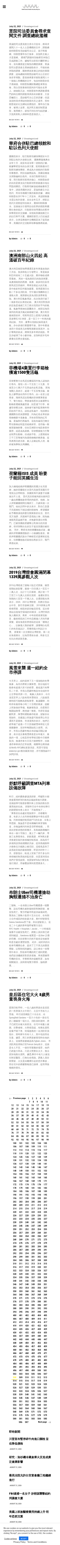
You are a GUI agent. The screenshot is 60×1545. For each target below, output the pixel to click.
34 (42, 1112)
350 (39, 1284)
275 (20, 1243)
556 (14, 1405)
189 (45, 1191)
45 (17, 1119)
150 (27, 1170)
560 (39, 1405)
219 (45, 1208)
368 (39, 1294)
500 (39, 1370)
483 (45, 1360)
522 (27, 1384)
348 (27, 1284)
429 (45, 1329)
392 (39, 1308)
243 (45, 1222)
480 (27, 1360)
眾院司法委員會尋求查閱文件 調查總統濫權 (30, 33)
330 (27, 1274)
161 (20, 1177)
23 (27, 1108)
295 (33, 1253)
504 (27, 1374)
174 (27, 1184)
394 (14, 1312)
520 (14, 1384)
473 (20, 1356)
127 (33, 1157)
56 (32, 1122)
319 (33, 1267)
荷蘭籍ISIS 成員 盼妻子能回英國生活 (28, 475)
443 (20, 1339)
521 (20, 1384)
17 (37, 1105)
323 (20, 1270)
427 (33, 1329)
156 (27, 1174)
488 (39, 1363)
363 (45, 1291)
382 (14, 1305)
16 (32, 1105)
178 (14, 1188)
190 (14, 1194)
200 (39, 1198)
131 (20, 1160)
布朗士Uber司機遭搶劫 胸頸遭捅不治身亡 (29, 894)
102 (27, 1143)
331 (33, 1274)
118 (14, 1153)
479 (20, 1360)
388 (14, 1308)
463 (33, 1350)
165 (45, 1177)
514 (14, 1380)
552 (27, 1401)
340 (14, 1281)
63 (27, 1126)
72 (32, 1129)
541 (33, 1394)
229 (33, 1215)
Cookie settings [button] (10, 1538)
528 (27, 1387)
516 (27, 1380)
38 (22, 1115)
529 (33, 1387)
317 (20, 1267)
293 (20, 1253)
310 (14, 1263)
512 (39, 1377)
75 (47, 1129)
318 (27, 1267)
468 (27, 1353)
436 (14, 1336)
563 (20, 1408)
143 (20, 1167)
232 (14, 1219)
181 (33, 1188)
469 (33, 1353)
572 (39, 1411)
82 (42, 1132)
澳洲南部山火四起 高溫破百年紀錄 (28, 257)
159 (45, 1174)
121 (33, 1153)
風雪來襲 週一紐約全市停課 (28, 670)
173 (20, 1184)
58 (42, 1122)
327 (45, 1270)
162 (27, 1177)
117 (45, 1150)
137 (20, 1163)
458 (39, 1346)
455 (20, 1346)
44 (12, 1119)
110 (39, 1146)
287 (20, 1250)
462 (27, 1350)
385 (33, 1305)
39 (27, 1115)
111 (45, 1146)
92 (12, 1139)
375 (45, 1298)
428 (39, 1329)
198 (27, 1198)
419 (20, 1325)
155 (20, 1174)
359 (20, 1291)
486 (27, 1363)
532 (14, 1391)
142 (14, 1167)
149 (20, 1170)
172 (14, 1184)
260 (39, 1232)
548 (39, 1398)
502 (14, 1374)
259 (33, 1232)
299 (20, 1256)
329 (20, 1274)
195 (45, 1194)
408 (27, 1319)
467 (20, 1353)
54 (22, 1122)
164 (39, 1177)
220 (14, 1212)
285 (45, 1246)
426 (27, 1329)
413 (20, 1322)
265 (33, 1236)
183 (45, 1188)
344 (39, 1281)
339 (45, 1277)
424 (14, 1329)
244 (14, 1225)
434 (39, 1332)
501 (45, 1370)
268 (14, 1239)
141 (45, 1163)
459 (45, 1346)
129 (45, 1157)
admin (15, 126)
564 (27, 1408)
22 (22, 1108)
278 (39, 1243)
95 (27, 1139)
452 (39, 1343)
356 (39, 1288)
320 (39, 1267)
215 (20, 1208)
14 (22, 1105)
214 (14, 1208)
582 (27, 1418)
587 (26, 1422)
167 (20, 1181)
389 (20, 1308)
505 (33, 1374)
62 (22, 1126)
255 (45, 1229)
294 (27, 1253)
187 (33, 1191)
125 (20, 1157)
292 (14, 1253)
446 (39, 1339)
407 (20, 1319)
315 (45, 1263)
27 (47, 1108)
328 (14, 1274)
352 (14, 1288)
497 (20, 1370)
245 (20, 1225)
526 (14, 1387)
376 (14, 1301)
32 (32, 1112)
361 (33, 1291)
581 (20, 1418)
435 (45, 1332)
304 (14, 1260)
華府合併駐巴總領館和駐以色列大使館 (30, 145)
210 (27, 1205)
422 (39, 1325)
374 (39, 1298)
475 (33, 1356)
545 (20, 1398)
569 (20, 1411)
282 (27, 1246)
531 (45, 1387)
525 (45, 1384)
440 (39, 1336)
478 (14, 1360)
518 (39, 1380)
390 (27, 1308)
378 (27, 1301)
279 (45, 1243)
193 (33, 1194)
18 (42, 1105)
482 (39, 1360)
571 (33, 1411)
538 (14, 1394)
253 (33, 1229)
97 (37, 1139)
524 (39, 1384)
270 (27, 1239)
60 (12, 1126)
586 (20, 1422)
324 (27, 1270)
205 (33, 1201)
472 (14, 1356)
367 (33, 1294)
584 (39, 1418)
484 (14, 1363)
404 (39, 1315)
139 (33, 1163)
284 (39, 1246)
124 (14, 1157)
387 (45, 1305)
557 (20, 1405)
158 (39, 1174)
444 (27, 1339)
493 (33, 1367)
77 (17, 1132)
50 (42, 1119)
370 (14, 1298)
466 (14, 1353)
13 (17, 1105)
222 (27, 1212)
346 (14, 1284)
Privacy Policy (19, 1542)
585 (45, 1418)
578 (39, 1415)
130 (14, 1160)
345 (45, 1281)
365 (20, 1294)
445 (33, 1339)
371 (20, 1298)
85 (17, 1136)
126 (27, 1157)
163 (33, 1177)
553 (33, 1401)
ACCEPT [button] (24, 1539)
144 (27, 1167)
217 (33, 1208)
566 (39, 1408)
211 (33, 1205)
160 (14, 1177)
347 (20, 1284)
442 (14, 1339)
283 (33, 1246)
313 (33, 1263)
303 (45, 1256)
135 (45, 1160)
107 (20, 1146)
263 (20, 1236)
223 (33, 1212)
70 (22, 1129)
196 (14, 1198)
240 (27, 1222)
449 (20, 1343)
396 (27, 1312)
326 (39, 1270)
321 (45, 1267)
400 (14, 1315)
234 (27, 1219)
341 (20, 1281)
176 (39, 1184)
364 (14, 1294)
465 (45, 1350)
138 (27, 1163)
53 (17, 1122)
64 (32, 1126)
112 (14, 1150)
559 (33, 1405)
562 (14, 1408)
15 (27, 1105)
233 (20, 1219)
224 (39, 1212)
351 (45, 1284)
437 (20, 1336)
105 (45, 1143)
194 (39, 1194)
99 (47, 1139)
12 (12, 1105)
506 (39, 1374)
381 (45, 1301)
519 (45, 1380)
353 (20, 1288)
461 (20, 1350)
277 (33, 1243)
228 (27, 1215)
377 (20, 1301)
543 (45, 1394)
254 (39, 1229)
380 (39, 1301)
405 (45, 1315)
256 (14, 1232)
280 (14, 1246)
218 (39, 1208)
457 (33, 1346)
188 (39, 1191)
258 (27, 1232)
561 (45, 1405)
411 (45, 1319)
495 (45, 1367)
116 (39, 1150)
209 (20, 1205)
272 (39, 1239)
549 (45, 1398)
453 (45, 1343)
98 (42, 1139)
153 (45, 1170)
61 (17, 1126)
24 (32, 1108)
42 (42, 1115)
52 (12, 1122)
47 (27, 1119)
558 (27, 1405)
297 (45, 1253)
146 (39, 1167)
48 (32, 1119)
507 (45, 1374)
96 (32, 1139)
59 (47, 1122)
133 (33, 1160)
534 (27, 1391)
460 (14, 1350)
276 (27, 1243)
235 (33, 1219)
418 (14, 1325)
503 (20, 1374)
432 (27, 1332)
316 (14, 1267)
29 (17, 1112)
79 (27, 1132)
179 (20, 1188)
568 (14, 1411)
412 (14, 1322)
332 (39, 1274)
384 (27, 1305)
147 (45, 1167)
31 (27, 1112)
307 (33, 1260)
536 (39, 1391)
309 (45, 1260)
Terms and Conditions (37, 1542)
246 (27, 1225)
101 (20, 1143)
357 (45, 1288)
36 (12, 1115)
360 (27, 1291)
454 (14, 1346)
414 (27, 1322)
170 (39, 1181)
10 (42, 1101)
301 (33, 1256)
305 (20, 1260)
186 (27, 1191)
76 (12, 1132)
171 (45, 1181)
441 (45, 1336)
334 (14, 1277)
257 (20, 1232)
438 (27, 1336)
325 (33, 1270)
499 (33, 1370)
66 (42, 1126)
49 (37, 1119)
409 (33, 1319)
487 (33, 1363)
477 (45, 1356)
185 (20, 1191)
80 (32, 1132)
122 (39, 1153)
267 (45, 1236)
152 (39, 1170)
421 (33, 1325)
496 (14, 1370)
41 (37, 1115)
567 (45, 1408)
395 (20, 1312)
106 (14, 1146)
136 (14, 1163)
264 (27, 1236)
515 (20, 1380)
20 (12, 1108)
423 (45, 1325)
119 (20, 1153)
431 (20, 1332)
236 (39, 1219)
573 (45, 1411)
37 (17, 1115)
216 (27, 1208)
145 (33, 1167)
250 (14, 1229)
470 (39, 1353)
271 (33, 1239)
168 (27, 1181)
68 (12, 1129)
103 (33, 1143)
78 (22, 1132)
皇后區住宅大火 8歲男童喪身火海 (29, 996)
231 (45, 1215)
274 (14, 1243)
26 (42, 1108)
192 (27, 1194)
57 (37, 1122)
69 (17, 1129)
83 (47, 1132)
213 (45, 1205)
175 (33, 1184)
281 (20, 1246)
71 (27, 1129)
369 (45, 1294)
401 (20, 1315)
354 (27, 1288)
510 (27, 1377)
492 (27, 1367)
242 (39, 1222)
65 (37, 1126)
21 (17, 1108)
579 (45, 1415)
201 (45, 1198)
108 (27, 1146)
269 (20, 1239)
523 (33, 1384)
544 (14, 1398)
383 (20, 1305)
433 (33, 1332)
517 (33, 1380)
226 (14, 1215)
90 (42, 1136)
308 (39, 1260)
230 (39, 1215)
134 (39, 1160)
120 (27, 1153)
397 (33, 1312)
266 (39, 1236)
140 (39, 1163)
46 (22, 1119)
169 (33, 1181)
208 (14, 1205)
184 (14, 1191)
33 (37, 1112)
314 (39, 1263)
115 (33, 1150)
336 (27, 1277)
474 (27, 1356)
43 (47, 1115)
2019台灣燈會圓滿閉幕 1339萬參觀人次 (30, 574)
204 (27, 1201)
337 (33, 1277)
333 (45, 1274)
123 (45, 1153)
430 (14, 1332)
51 (47, 1119)
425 (20, 1329)
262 (14, 1236)
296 (39, 1253)
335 (20, 1277)
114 (27, 1150)
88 (32, 1136)
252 (27, 1229)
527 (20, 1387)
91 (47, 1136)
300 (27, 1256)
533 (20, 1391)
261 (45, 1232)
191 (20, 1194)
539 (20, 1394)
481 (33, 1360)
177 (45, 1184)
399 (45, 1312)
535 (33, 1391)
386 (39, 1305)
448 (14, 1343)
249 (45, 1225)
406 (14, 1319)
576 (27, 1415)
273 (45, 1239)
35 (47, 1112)
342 (27, 1281)
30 (22, 1112)
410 (39, 1319)
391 (33, 1308)
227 (20, 1215)
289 (33, 1250)
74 (42, 1129)
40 (32, 1115)
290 (39, 1250)
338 (39, 1277)
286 (14, 1250)
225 (45, 1212)
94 (22, 1139)
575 (20, 1415)
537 (45, 1391)
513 (45, 1377)
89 (37, 1136)
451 (33, 1343)
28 (12, 1112)
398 (39, 1312)
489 (45, 1363)
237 (45, 1219)
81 (37, 1132)
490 (14, 1367)
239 (20, 1222)
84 (12, 1136)
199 (33, 1198)
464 (39, 1350)
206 (39, 1201)
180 (27, 1188)
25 (37, 1108)
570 (27, 1411)
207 (45, 1201)
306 (27, 1260)
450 (27, 1343)
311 (20, 1263)
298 (14, 1256)
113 (20, 1150)
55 (27, 1122)
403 (33, 1315)
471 (45, 1353)
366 (27, 1294)
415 (33, 1322)
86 (22, 1136)
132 (27, 1160)
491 (20, 1367)
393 (45, 1308)
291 (45, 1250)
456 (27, 1346)
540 (27, 1394)
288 (27, 1250)
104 (39, 1143)
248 (39, 1225)
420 (27, 1325)
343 (33, 1281)
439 (33, 1336)
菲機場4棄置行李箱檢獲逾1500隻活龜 (29, 370)
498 (27, 1370)
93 (17, 1139)
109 (33, 1146)
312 (27, 1263)
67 (47, 1126)
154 (14, 1174)
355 (33, 1288)
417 (45, 1322)
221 (20, 1212)
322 (14, 1270)
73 (37, 1129)
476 (39, 1356)
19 (47, 1105)
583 (33, 1418)
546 (27, 1398)
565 (33, 1408)
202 (14, 1201)
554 (39, 1401)
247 (33, 1225)
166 (14, 1181)
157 (33, 1174)
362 (39, 1291)
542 (39, 1394)
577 (33, 1415)
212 (39, 1205)
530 (39, 1387)
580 (14, 1418)
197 (20, 1198)
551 (20, 1401)
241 (33, 1222)
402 (27, 1315)
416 (39, 1322)
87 (27, 1136)
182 (39, 1188)
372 (27, 1298)
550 (14, 1401)
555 (45, 1401)
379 (33, 1301)
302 (39, 1256)
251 (20, 1229)
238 (14, 1222)
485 (20, 1363)
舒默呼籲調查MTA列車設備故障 (29, 785)
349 (33, 1284)
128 (39, 1157)
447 (45, 1339)
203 (20, 1201)
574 (14, 1415)
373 (33, 1298)
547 (33, 1398)
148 (14, 1170)
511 (33, 1377)
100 (14, 1143)
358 (14, 1291)
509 (20, 1377)
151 (33, 1170)
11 (47, 1101)
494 (39, 1367)
